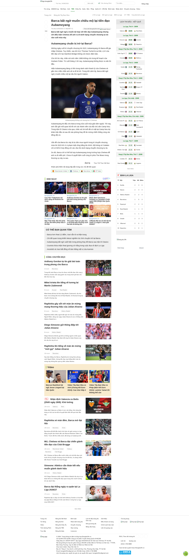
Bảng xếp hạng (90, 526)
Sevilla (138, 149)
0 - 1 (130, 163)
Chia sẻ (141, 248)
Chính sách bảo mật (107, 525)
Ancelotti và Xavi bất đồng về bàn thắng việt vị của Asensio (70, 249)
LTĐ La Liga (96, 15)
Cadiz (137, 131)
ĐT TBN (127, 15)
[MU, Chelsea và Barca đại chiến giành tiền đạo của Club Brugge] (98, 448)
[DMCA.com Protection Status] (125, 554)
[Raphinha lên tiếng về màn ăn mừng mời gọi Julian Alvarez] (98, 352)
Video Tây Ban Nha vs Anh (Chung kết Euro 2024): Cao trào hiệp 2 (77, 387)
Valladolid (139, 136)
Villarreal (138, 111)
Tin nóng (47, 9)
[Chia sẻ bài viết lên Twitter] (46, 26)
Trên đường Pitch (106, 3)
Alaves (122, 190)
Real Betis (139, 31)
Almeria (138, 93)
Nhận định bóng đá (77, 521)
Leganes (138, 163)
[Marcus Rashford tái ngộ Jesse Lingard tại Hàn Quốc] (56, 376)
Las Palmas (139, 120)
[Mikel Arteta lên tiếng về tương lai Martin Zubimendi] (98, 289)
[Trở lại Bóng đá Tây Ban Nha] (46, 39)
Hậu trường (74, 528)
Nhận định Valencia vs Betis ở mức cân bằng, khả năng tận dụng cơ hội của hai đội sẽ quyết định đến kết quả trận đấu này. (62, 412)
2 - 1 (130, 159)
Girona (138, 159)
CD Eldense (121, 131)
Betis (62, 406)
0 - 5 (130, 73)
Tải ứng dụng (125, 518)
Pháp (92, 9)
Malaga (122, 44)
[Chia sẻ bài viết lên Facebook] (46, 22)
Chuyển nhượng (129, 9)
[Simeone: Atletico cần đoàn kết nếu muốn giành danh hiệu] (98, 472)
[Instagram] (141, 536)
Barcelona (87, 171)
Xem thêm (78, 509)
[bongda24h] (41, 8)
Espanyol (122, 107)
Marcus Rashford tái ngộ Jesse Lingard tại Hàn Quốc (55, 387)
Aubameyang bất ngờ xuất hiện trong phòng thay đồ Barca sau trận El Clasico (77, 242)
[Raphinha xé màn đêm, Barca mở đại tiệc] (98, 427)
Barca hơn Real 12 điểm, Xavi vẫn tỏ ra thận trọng (67, 235)
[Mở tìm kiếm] (134, 4)
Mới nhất (90, 3)
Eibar (123, 136)
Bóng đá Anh (59, 521)
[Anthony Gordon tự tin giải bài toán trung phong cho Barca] (98, 268)
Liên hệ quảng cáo (107, 528)
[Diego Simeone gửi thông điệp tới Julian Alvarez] (98, 331)
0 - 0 (130, 82)
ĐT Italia (98, 171)
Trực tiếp (43, 531)
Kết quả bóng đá (91, 523)
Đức (88, 9)
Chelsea (75, 171)
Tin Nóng (43, 521)
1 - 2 (130, 107)
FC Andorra (139, 53)
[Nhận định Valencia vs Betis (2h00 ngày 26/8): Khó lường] (98, 406)
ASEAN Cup (55, 9)
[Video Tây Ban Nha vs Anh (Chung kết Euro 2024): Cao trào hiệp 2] (78, 376)
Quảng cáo (132, 541)
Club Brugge (58, 452)
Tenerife (122, 93)
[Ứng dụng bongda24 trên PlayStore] (133, 521)
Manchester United (61, 171)
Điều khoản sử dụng (107, 521)
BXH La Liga (118, 15)
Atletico (122, 111)
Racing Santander (139, 68)
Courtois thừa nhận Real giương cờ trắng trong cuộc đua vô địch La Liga (75, 246)
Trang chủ (43, 518)
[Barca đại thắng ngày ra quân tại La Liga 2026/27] (98, 493)
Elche (63, 428)
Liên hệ (123, 541)
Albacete (122, 125)
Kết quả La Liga (107, 15)
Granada (122, 58)
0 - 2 (130, 120)
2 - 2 (130, 111)
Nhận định (119, 9)
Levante (138, 40)
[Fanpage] (137, 536)
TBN (72, 9)
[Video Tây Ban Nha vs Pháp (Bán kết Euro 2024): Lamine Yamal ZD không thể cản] (99, 376)
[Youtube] (146, 536)
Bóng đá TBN (60, 528)
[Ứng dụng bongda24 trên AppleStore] (140, 521)
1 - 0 (130, 67)
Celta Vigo (139, 102)
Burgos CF (139, 87)
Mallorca (138, 58)
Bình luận (111, 9)
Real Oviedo (121, 163)
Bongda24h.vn (139, 548)
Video (138, 9)
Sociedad (139, 145)
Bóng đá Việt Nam (61, 518)
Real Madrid (63, 290)
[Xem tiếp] (130, 232)
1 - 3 (130, 149)
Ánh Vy (87, 163)
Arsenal (54, 290)
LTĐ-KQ (104, 9)
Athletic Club (121, 149)
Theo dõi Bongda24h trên (92, 29)
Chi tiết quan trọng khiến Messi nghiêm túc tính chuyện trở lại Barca (73, 238)
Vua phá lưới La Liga (138, 15)
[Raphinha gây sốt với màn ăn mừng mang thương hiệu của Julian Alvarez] (98, 310)
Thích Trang (120, 248)
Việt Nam (63, 9)
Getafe (123, 67)
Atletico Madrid (65, 311)
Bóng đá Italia (60, 531)
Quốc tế (98, 9)
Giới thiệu (104, 518)
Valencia (55, 406)
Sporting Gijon (122, 88)
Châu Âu (78, 9)
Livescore (74, 531)
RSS (120, 536)
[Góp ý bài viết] (46, 35)
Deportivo (139, 44)
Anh (68, 9)
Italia (84, 9)
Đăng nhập (145, 4)
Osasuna (122, 40)
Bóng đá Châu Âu (61, 525)
